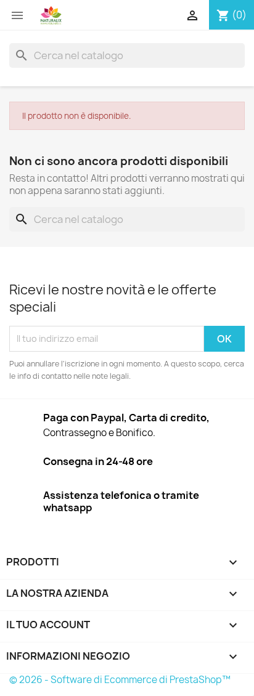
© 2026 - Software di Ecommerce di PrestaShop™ (120, 679)
